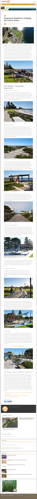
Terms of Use (27, 496)
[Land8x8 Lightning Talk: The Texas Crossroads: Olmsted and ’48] (4, 463)
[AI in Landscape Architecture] (4, 472)
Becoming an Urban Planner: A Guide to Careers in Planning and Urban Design (18, 392)
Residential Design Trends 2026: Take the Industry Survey (16, 464)
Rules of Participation (33, 496)
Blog (9, 399)
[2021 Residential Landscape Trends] (10, 423)
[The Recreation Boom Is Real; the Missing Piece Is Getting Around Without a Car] (4, 477)
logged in (7, 436)
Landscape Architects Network (14, 396)
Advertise (9, 4)
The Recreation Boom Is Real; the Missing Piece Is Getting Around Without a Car (19, 474)
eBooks (6, 396)
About (4, 4)
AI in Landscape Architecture (11, 469)
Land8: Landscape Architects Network (13, 23)
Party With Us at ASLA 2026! (11, 455)
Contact (6, 4)
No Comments (9, 24)
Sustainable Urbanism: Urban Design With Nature (13, 395)
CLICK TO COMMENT (18, 346)
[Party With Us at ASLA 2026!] (4, 458)
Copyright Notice (29, 495)
